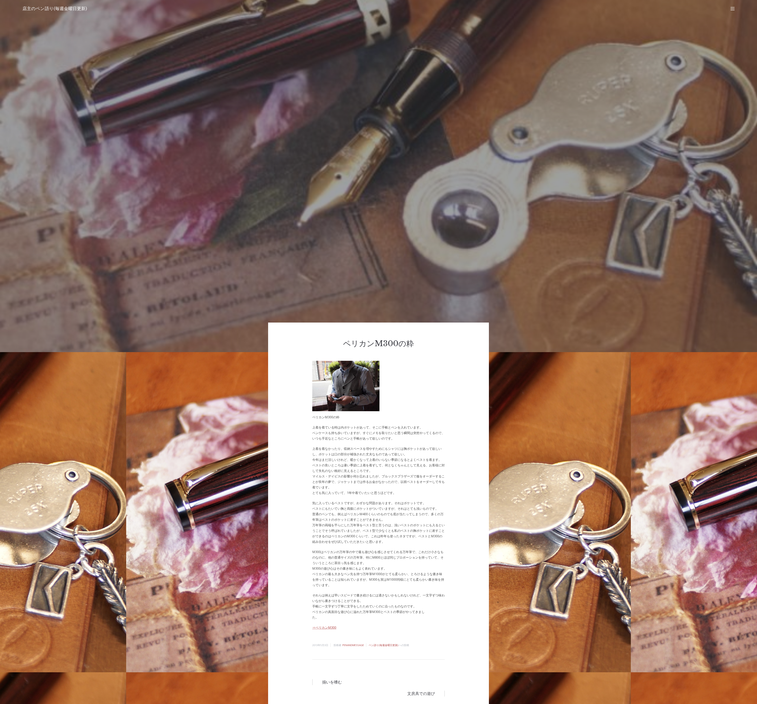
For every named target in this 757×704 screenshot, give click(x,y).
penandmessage (353, 645)
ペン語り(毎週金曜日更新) (383, 645)
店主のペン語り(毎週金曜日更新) (54, 8)
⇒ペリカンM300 (324, 627)
